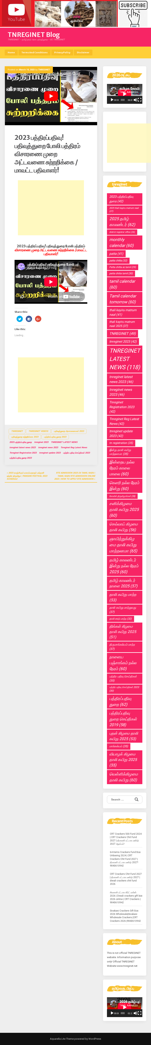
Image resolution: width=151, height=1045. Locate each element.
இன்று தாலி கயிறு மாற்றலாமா (120, 452)
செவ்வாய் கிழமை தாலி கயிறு (123, 527)
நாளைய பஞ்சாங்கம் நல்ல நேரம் (122, 663)
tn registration (121, 443)
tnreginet (17, 431)
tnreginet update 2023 (50, 453)
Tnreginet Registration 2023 (23, 453)
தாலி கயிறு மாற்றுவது (122, 610)
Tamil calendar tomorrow (122, 299)
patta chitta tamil (121, 273)
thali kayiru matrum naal (122, 312)
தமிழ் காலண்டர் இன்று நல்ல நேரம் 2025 (123, 566)
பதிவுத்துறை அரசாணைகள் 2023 (69, 431)
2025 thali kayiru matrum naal (124, 209)
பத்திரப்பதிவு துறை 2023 (55, 437)
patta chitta (118, 260)
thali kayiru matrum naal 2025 (122, 324)
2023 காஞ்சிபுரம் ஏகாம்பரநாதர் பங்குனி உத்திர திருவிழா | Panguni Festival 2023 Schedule (27, 476)
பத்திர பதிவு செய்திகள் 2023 (76, 453)
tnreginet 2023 (41, 442)
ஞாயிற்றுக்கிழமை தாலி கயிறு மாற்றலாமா (123, 544)
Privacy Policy (62, 52)
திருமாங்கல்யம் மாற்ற (122, 646)
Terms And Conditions (34, 52)
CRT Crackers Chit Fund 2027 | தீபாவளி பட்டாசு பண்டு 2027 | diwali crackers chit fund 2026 (126, 879)
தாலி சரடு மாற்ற (120, 618)
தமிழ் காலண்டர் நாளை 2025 (123, 583)
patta (116, 254)
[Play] (112, 100)
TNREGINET (44, 69)
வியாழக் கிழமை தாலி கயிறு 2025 (123, 760)
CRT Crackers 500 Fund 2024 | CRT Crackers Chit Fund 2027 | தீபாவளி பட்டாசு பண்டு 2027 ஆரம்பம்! (126, 839)
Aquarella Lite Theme (62, 1038)
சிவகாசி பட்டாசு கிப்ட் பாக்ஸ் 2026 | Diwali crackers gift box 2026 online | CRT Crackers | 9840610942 (126, 897)
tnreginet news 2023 (48, 447)
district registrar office (122, 232)
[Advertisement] (51, 207)
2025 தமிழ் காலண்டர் (122, 221)
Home (11, 52)
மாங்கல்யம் (118, 746)
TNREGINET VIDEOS (38, 431)
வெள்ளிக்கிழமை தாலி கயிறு (123, 777)
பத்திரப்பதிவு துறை (120, 701)
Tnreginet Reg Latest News (74, 447)
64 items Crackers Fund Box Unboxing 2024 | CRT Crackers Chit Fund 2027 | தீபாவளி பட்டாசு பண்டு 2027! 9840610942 (125, 859)
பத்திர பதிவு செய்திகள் (123, 678)
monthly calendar (121, 242)
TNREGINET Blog (34, 35)
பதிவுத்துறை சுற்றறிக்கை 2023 (24, 437)
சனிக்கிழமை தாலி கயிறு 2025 (124, 509)
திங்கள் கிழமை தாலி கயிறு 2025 (122, 631)
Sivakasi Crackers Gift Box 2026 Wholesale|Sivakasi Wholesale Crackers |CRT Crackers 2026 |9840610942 (125, 915)
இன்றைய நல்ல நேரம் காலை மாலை (121, 468)
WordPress (94, 1038)
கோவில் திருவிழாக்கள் (122, 496)
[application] (124, 94)
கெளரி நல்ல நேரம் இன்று (124, 485)
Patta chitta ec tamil (122, 267)
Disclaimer (83, 52)
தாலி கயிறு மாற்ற (122, 597)
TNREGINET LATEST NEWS (64, 442)
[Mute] (135, 100)
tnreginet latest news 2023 (22, 447)
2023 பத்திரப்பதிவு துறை (20, 442)
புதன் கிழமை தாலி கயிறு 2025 (123, 736)
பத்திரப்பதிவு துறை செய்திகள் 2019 (123, 719)
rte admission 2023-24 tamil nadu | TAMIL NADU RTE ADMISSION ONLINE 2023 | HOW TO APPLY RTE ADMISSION (74, 476)
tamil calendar (122, 284)
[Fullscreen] (140, 100)
